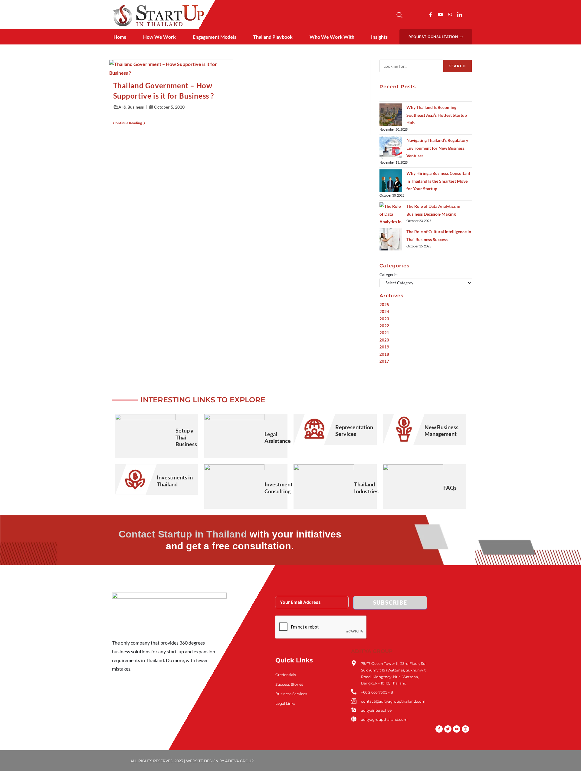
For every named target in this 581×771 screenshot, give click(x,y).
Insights (379, 37)
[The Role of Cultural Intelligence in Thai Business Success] (390, 239)
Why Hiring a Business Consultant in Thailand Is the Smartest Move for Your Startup (438, 181)
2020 (384, 340)
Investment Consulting (278, 488)
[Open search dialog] (399, 16)
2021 (384, 332)
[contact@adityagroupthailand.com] (353, 701)
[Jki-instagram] (450, 14)
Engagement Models (214, 37)
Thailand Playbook (273, 37)
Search (457, 66)
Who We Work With (332, 37)
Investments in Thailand (175, 481)
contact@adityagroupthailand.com (393, 701)
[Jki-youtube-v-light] (440, 14)
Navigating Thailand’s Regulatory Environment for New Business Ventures (437, 148)
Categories (389, 274)
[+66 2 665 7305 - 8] (353, 691)
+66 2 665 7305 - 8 (377, 692)
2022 (384, 325)
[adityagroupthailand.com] (353, 719)
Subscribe (390, 602)
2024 (384, 311)
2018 (384, 354)
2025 (384, 304)
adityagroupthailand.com (384, 719)
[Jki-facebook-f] (430, 14)
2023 (384, 318)
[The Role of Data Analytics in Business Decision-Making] (390, 213)
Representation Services (354, 430)
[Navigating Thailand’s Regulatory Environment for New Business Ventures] (390, 147)
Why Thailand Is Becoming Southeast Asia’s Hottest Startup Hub (436, 115)
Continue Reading (129, 123)
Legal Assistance (277, 437)
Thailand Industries (366, 488)
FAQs (450, 487)
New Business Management (441, 430)
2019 (384, 347)
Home (119, 37)
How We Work (159, 37)
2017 (384, 361)
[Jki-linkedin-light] (459, 14)
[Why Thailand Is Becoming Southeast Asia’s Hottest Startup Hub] (390, 114)
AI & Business (131, 106)
